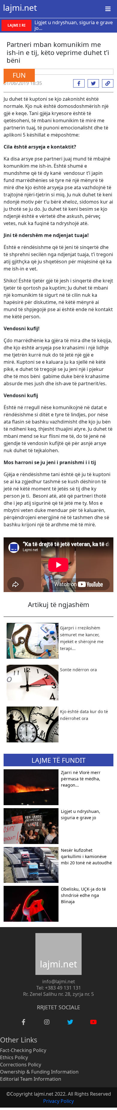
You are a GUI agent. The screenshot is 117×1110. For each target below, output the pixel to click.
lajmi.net (20, 7)
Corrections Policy (20, 1064)
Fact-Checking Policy (23, 1050)
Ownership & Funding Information (39, 1071)
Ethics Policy (14, 1057)
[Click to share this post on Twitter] (92, 83)
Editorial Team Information (30, 1079)
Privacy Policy (58, 1101)
